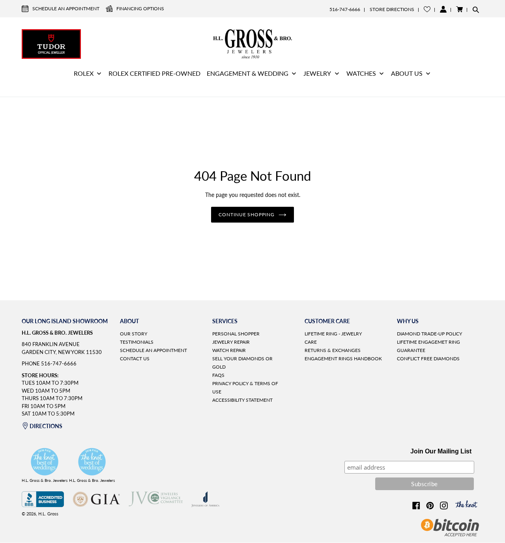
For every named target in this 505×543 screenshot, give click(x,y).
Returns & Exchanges (333, 350)
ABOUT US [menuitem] (407, 73)
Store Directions (392, 9)
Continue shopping (247, 214)
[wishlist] (427, 9)
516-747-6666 (344, 9)
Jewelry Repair (231, 342)
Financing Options (140, 8)
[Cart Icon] (459, 9)
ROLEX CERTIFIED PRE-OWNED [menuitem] (154, 73)
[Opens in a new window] (43, 505)
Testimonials (136, 342)
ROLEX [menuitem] (84, 73)
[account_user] (443, 9)
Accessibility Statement (242, 400)
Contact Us (135, 358)
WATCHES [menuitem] (361, 73)
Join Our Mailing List (440, 451)
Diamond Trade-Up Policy (429, 334)
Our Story (133, 334)
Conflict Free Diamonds (428, 358)
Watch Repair (229, 350)
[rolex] (453, 43)
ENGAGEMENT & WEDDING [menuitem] (247, 73)
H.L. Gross (48, 513)
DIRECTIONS (46, 426)
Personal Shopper (236, 334)
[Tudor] (51, 43)
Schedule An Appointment (65, 8)
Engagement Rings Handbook (343, 358)
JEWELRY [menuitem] (317, 73)
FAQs (218, 375)
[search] (475, 9)
